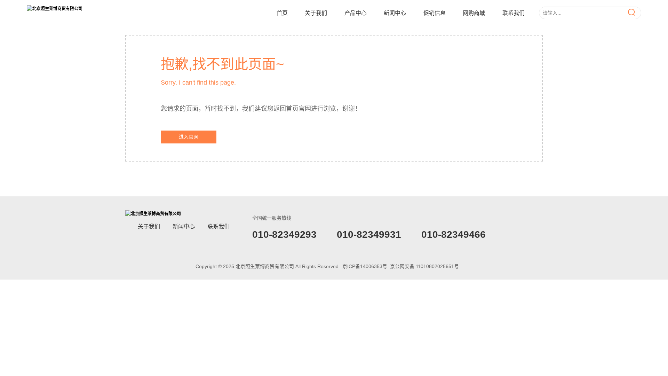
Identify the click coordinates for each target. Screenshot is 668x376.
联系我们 (513, 13)
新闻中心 (395, 13)
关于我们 (316, 13)
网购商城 (474, 13)
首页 (282, 13)
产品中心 (355, 13)
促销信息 (434, 13)
